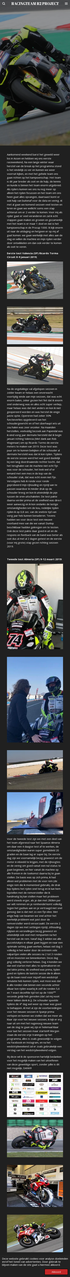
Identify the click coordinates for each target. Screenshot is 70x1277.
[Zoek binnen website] (3, 3)
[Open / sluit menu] (66, 3)
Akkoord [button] (56, 1271)
